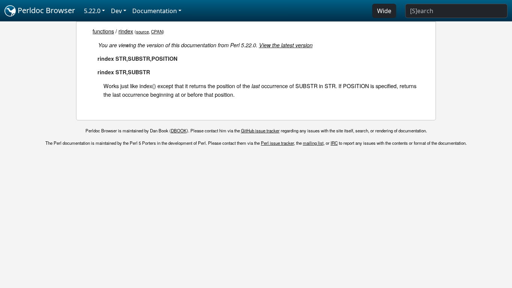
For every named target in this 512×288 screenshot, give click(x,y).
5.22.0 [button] (92, 11)
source (142, 31)
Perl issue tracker (277, 143)
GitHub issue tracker (260, 131)
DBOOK (179, 131)
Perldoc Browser (45, 10)
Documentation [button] (154, 11)
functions (103, 31)
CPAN (157, 31)
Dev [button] (116, 11)
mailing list (313, 143)
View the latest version (286, 45)
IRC (334, 143)
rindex (125, 31)
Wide (384, 11)
